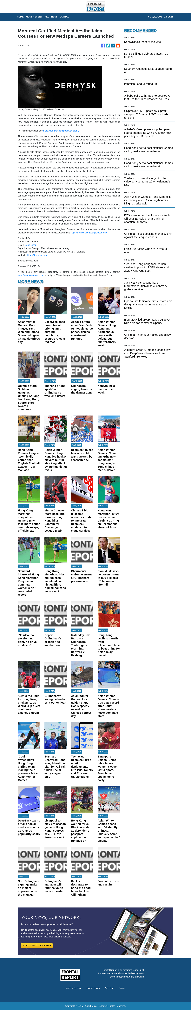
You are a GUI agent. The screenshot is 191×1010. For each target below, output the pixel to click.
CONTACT (65, 17)
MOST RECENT (34, 17)
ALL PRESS (51, 17)
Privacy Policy (93, 988)
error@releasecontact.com (31, 275)
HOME (20, 17)
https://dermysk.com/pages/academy (61, 131)
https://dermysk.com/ (37, 255)
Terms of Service (73, 988)
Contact (122, 988)
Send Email (30, 245)
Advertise (109, 988)
